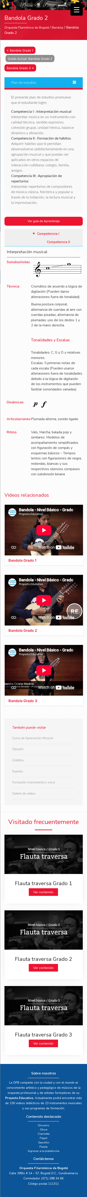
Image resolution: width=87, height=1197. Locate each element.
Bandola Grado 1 (21, 50)
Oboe (43, 1130)
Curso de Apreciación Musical (32, 738)
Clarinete (44, 1134)
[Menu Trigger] (76, 9)
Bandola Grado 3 (19, 68)
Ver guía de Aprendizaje (44, 221)
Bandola (57, 27)
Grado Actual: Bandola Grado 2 (30, 58)
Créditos (18, 760)
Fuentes (17, 771)
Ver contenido (43, 892)
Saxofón (43, 1143)
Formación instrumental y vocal (33, 782)
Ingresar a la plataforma (43, 1151)
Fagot (43, 1138)
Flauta (43, 1147)
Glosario (17, 749)
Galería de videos (23, 793)
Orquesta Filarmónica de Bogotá (26, 27)
